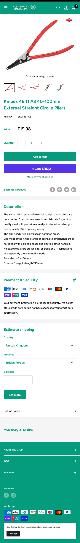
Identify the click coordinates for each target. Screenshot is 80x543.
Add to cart (40, 156)
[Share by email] (73, 189)
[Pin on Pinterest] (59, 189)
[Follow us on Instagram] (13, 495)
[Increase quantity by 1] (41, 143)
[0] (73, 8)
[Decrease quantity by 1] (21, 143)
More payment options (40, 177)
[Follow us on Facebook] (6, 495)
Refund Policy (12, 411)
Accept (13, 533)
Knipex (8, 116)
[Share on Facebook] (52, 189)
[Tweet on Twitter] (66, 189)
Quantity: (9, 142)
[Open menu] (5, 7)
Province (9, 354)
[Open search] (58, 8)
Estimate (15, 395)
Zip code (9, 371)
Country (9, 337)
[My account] (66, 8)
